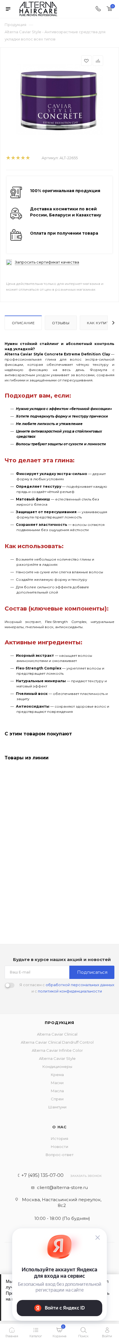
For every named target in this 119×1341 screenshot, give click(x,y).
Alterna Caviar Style (57, 1058)
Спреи (57, 1099)
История (59, 1138)
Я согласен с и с (66, 987)
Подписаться (92, 972)
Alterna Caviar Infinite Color (57, 1050)
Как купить (99, 323)
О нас (59, 1127)
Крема (57, 1074)
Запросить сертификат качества (47, 262)
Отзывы (61, 323)
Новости (59, 1146)
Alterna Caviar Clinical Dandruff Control (57, 1042)
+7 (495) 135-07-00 (42, 1175)
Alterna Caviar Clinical (57, 1034)
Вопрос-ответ (60, 1154)
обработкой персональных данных (80, 984)
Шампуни (57, 1107)
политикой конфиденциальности (70, 991)
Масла (57, 1090)
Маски (57, 1082)
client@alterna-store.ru (62, 1187)
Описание (23, 323)
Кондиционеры (57, 1066)
